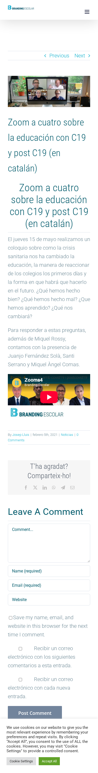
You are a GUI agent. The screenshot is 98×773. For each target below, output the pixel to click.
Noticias (67, 435)
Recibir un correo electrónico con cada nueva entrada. (40, 687)
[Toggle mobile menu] (87, 12)
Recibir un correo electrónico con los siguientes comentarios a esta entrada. (41, 657)
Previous (59, 55)
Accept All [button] (49, 761)
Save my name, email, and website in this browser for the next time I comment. (48, 626)
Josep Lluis (20, 435)
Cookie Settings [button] (21, 761)
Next (79, 55)
